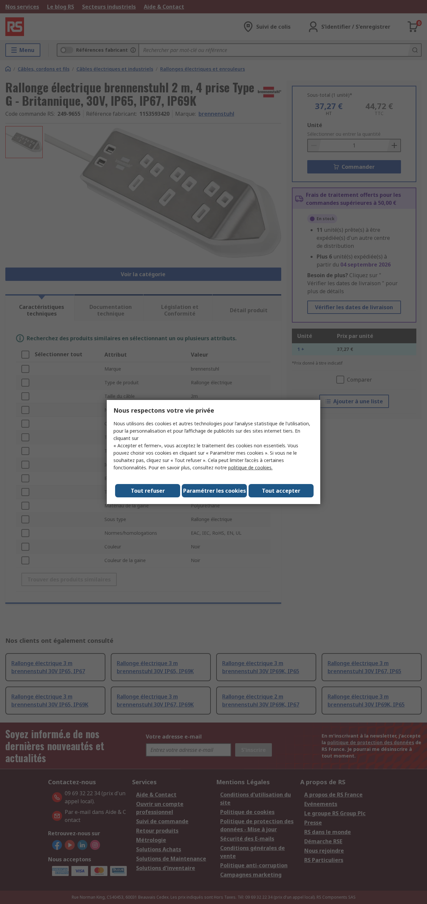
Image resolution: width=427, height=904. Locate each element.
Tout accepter (281, 490)
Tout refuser (148, 490)
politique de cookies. (250, 467)
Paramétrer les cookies (214, 490)
